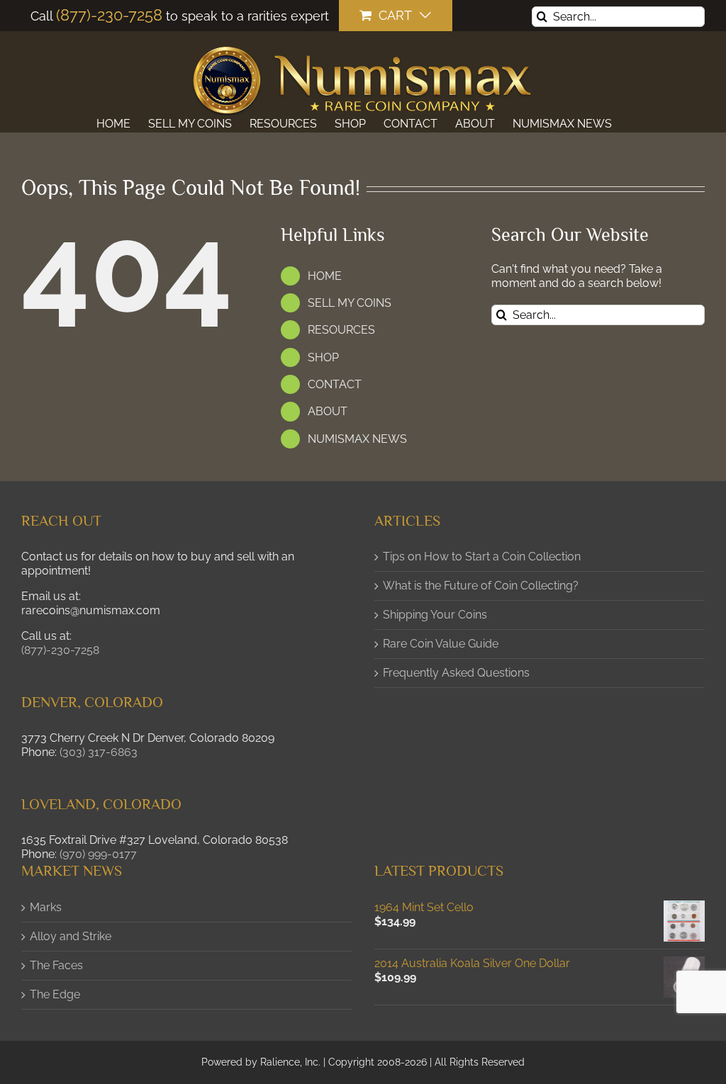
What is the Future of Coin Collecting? (481, 585)
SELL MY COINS (349, 303)
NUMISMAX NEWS (357, 439)
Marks (46, 907)
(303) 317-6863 (99, 752)
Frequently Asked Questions (456, 672)
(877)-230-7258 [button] (60, 650)
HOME (325, 276)
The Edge (55, 994)
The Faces (56, 965)
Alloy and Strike (70, 936)
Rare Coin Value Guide (440, 643)
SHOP (323, 357)
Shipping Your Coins (435, 614)
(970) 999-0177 (98, 854)
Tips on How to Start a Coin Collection (482, 556)
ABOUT (327, 411)
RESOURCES (341, 330)
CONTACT (335, 384)
